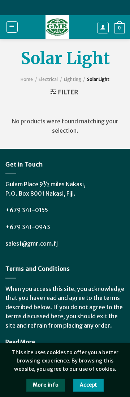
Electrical (48, 79)
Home (27, 79)
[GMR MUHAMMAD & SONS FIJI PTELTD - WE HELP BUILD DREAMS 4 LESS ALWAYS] (57, 27)
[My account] (103, 27)
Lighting (72, 79)
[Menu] (12, 27)
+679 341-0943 (27, 227)
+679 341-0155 (26, 210)
